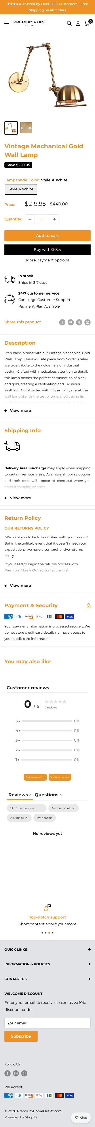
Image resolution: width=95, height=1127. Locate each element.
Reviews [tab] (19, 794)
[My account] (78, 23)
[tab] (48, 795)
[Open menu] (6, 23)
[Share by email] (87, 322)
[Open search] (69, 23)
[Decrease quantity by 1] (29, 219)
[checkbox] (44, 818)
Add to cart (47, 235)
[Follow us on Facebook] (7, 1073)
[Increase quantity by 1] (54, 219)
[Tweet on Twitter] (79, 322)
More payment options (47, 260)
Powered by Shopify (20, 1117)
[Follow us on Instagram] (16, 1073)
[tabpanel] (47, 843)
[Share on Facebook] (62, 322)
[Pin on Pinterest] (71, 322)
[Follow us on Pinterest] (24, 1073)
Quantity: (13, 219)
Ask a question (35, 777)
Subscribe (21, 1036)
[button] (47, 721)
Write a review (59, 777)
